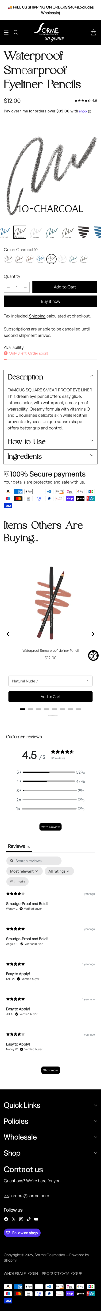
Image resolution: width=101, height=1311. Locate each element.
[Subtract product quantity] (8, 287)
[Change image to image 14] (35, 232)
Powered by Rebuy (50, 715)
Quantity (12, 276)
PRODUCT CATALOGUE (62, 1273)
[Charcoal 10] (51, 259)
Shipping (37, 315)
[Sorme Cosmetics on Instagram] (21, 1220)
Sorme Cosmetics (50, 1254)
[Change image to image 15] (51, 232)
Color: (21, 249)
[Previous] (8, 634)
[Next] (92, 634)
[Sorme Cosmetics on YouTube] (36, 1220)
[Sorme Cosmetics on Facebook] (6, 1220)
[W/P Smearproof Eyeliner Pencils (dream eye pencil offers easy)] (50, 171)
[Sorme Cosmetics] (50, 32)
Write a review (50, 827)
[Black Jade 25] (83, 259)
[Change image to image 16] (67, 232)
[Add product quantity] (25, 287)
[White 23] (62, 259)
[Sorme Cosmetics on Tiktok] (28, 1220)
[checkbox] (17, 881)
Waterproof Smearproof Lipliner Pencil (51, 650)
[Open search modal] (15, 32)
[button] (50, 772)
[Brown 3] (29, 259)
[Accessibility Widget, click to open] (93, 655)
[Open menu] (6, 32)
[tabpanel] (50, 967)
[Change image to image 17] (83, 232)
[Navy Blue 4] (40, 259)
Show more (50, 1070)
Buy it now (50, 301)
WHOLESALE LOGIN (21, 1273)
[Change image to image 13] (19, 232)
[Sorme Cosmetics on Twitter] (13, 1220)
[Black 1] (8, 259)
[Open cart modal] (93, 32)
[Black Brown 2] (19, 259)
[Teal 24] (73, 259)
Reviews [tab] (19, 846)
